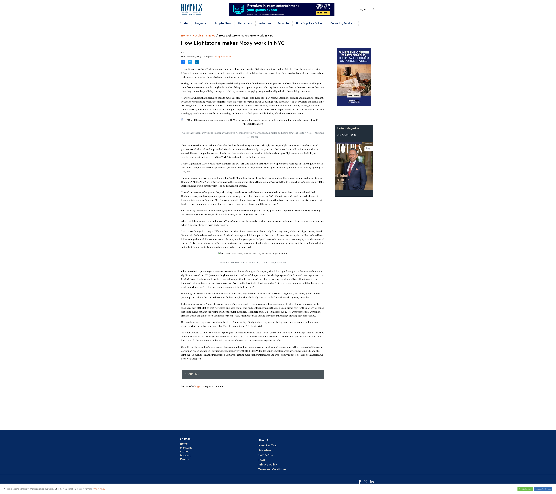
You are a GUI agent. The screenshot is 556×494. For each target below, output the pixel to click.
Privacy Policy (267, 464)
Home (185, 35)
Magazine (186, 448)
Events (184, 459)
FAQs (261, 460)
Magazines (201, 23)
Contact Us (265, 455)
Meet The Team (268, 445)
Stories (184, 23)
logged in (199, 386)
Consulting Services (342, 23)
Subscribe (283, 23)
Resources (244, 23)
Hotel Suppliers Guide (309, 23)
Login (362, 9)
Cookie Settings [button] (525, 489)
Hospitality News (204, 35)
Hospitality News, (224, 56)
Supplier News (223, 23)
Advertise (265, 23)
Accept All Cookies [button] (543, 489)
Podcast (185, 455)
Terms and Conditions (272, 469)
